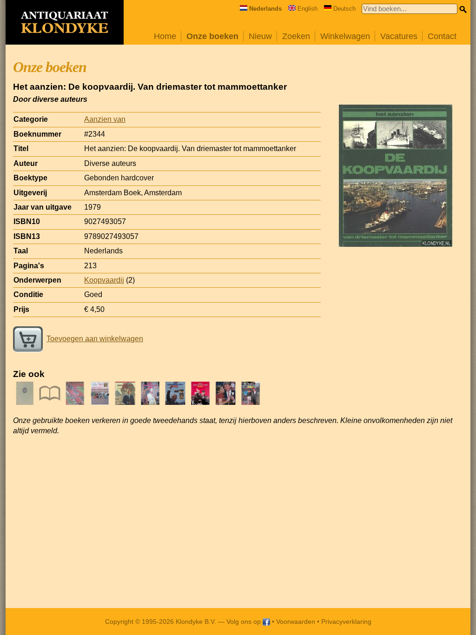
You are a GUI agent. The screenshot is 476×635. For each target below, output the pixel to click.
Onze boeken (212, 36)
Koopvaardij (104, 280)
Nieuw (260, 36)
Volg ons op (244, 621)
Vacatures (398, 36)
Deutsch (344, 8)
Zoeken (296, 36)
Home (165, 36)
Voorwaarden (295, 621)
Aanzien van (105, 119)
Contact (442, 36)
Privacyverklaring (346, 621)
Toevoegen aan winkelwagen (94, 339)
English (307, 8)
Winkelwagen (345, 36)
